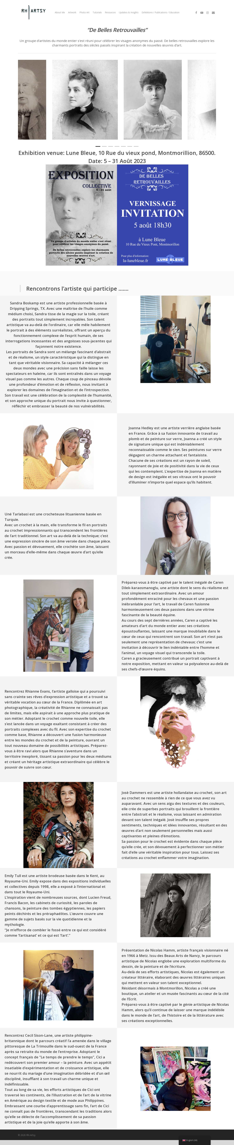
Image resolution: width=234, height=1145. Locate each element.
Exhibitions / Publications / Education (160, 12)
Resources (110, 12)
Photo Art (84, 12)
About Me (60, 12)
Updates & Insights (128, 12)
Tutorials (97, 12)
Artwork (72, 12)
